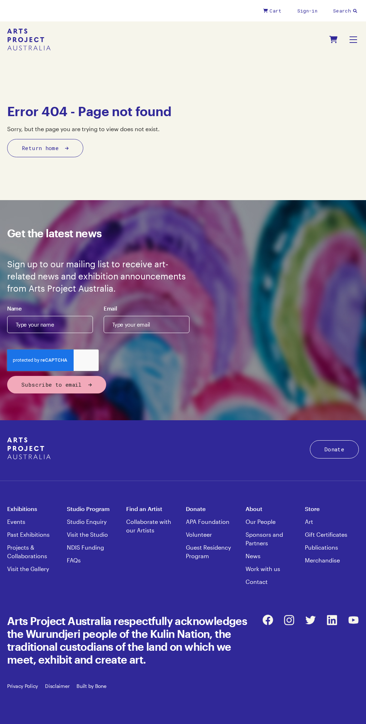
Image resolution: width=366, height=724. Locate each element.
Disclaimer (57, 686)
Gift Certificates (326, 534)
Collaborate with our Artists (148, 526)
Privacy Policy (22, 686)
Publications (321, 547)
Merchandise (322, 560)
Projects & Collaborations (27, 551)
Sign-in (307, 11)
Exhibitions (22, 508)
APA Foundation (207, 521)
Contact (257, 581)
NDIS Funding (85, 547)
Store (312, 508)
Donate (334, 449)
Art (309, 521)
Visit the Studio (87, 534)
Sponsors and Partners (264, 538)
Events (16, 521)
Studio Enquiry (87, 521)
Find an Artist (144, 508)
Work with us (263, 568)
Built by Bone (91, 686)
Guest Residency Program (208, 551)
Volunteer (199, 534)
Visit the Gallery (28, 568)
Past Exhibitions (28, 534)
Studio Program (88, 508)
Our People (261, 521)
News (253, 555)
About (254, 508)
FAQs (74, 560)
